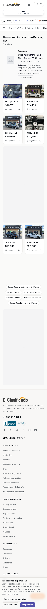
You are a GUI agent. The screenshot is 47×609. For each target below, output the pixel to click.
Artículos (6, 558)
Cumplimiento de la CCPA (13, 487)
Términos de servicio (11, 464)
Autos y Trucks (33, 28)
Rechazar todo (10, 605)
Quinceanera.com (10, 509)
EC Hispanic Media (10, 504)
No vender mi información (13, 492)
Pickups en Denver (32, 292)
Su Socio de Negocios (12, 518)
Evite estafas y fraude (12, 473)
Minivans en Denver (32, 298)
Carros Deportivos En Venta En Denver (24, 287)
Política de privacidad (12, 478)
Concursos (7, 554)
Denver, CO (16, 28)
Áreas (5, 567)
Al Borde (6, 532)
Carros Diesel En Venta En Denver (24, 303)
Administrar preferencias (15, 599)
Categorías (7, 563)
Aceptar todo (27, 605)
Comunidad (7, 549)
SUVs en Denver (13, 298)
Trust (5, 469)
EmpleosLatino (9, 513)
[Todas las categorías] (29, 4)
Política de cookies (11, 482)
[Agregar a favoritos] (18, 109)
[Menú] (39, 4)
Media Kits (7, 455)
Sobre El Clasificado (11, 451)
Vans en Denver (13, 292)
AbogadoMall (8, 527)
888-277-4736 (13, 417)
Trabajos (6, 460)
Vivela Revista (9, 536)
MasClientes (8, 523)
